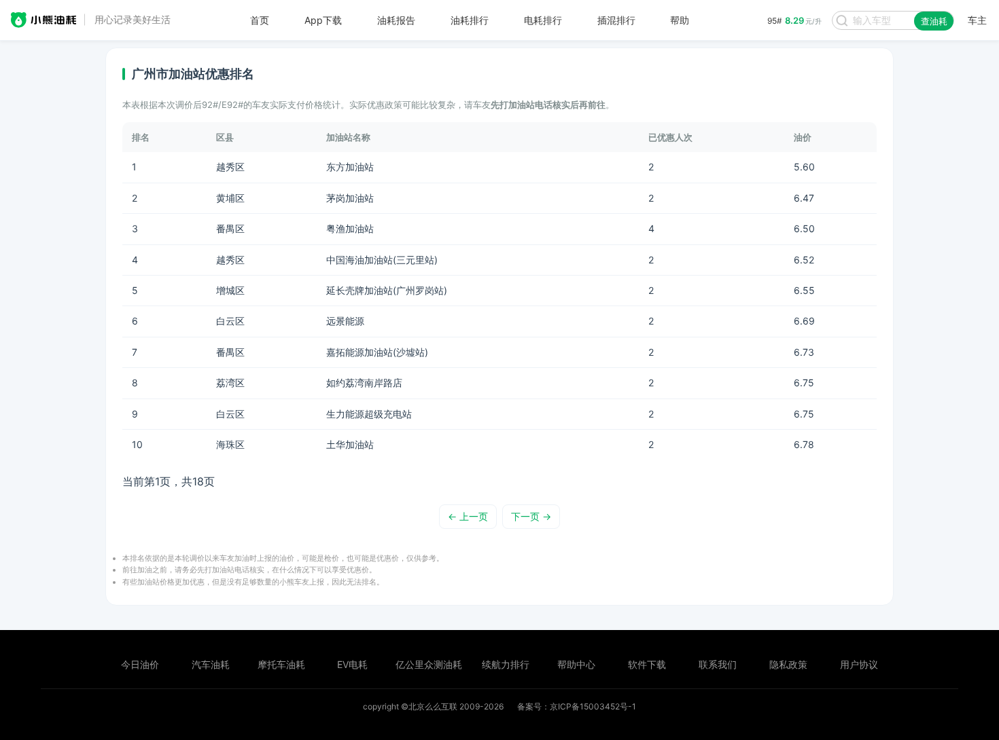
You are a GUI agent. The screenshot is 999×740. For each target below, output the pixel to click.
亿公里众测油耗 (429, 664)
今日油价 (140, 664)
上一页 (468, 516)
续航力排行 (505, 664)
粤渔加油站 (350, 228)
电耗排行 (543, 20)
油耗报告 (396, 20)
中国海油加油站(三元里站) (382, 259)
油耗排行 (470, 20)
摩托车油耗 (281, 664)
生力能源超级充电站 (369, 414)
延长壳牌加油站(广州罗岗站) (386, 290)
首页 (259, 20)
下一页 (531, 516)
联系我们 (718, 664)
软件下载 (647, 664)
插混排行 (616, 20)
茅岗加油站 (350, 198)
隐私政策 (788, 664)
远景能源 (345, 321)
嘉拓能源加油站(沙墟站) (377, 352)
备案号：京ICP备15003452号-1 (576, 706)
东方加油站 (350, 166)
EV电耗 (352, 664)
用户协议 (859, 664)
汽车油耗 (211, 664)
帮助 (679, 20)
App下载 (323, 20)
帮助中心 (576, 664)
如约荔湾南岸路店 (364, 382)
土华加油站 (350, 444)
